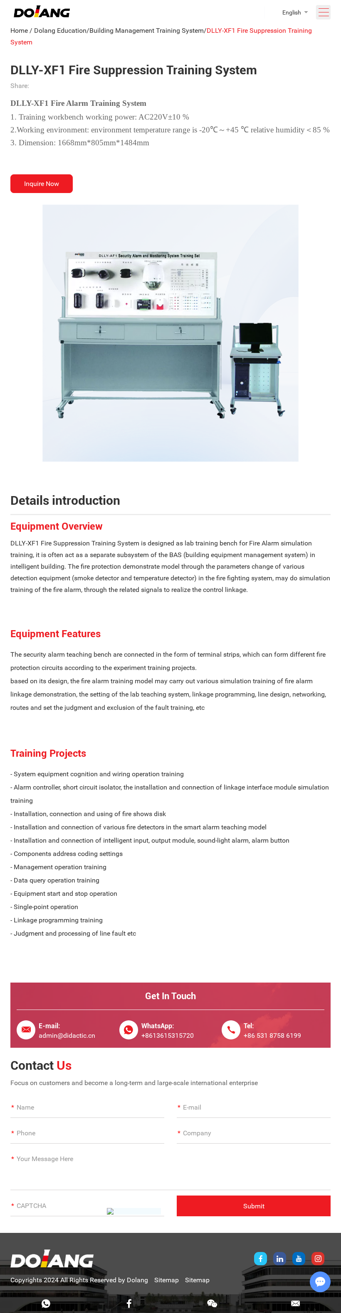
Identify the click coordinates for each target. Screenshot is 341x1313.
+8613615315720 (167, 1035)
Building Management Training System (146, 30)
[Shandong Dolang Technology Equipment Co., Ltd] (42, 15)
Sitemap (166, 1280)
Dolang (137, 1280)
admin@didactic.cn (67, 1035)
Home (19, 30)
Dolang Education (60, 30)
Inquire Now (41, 184)
